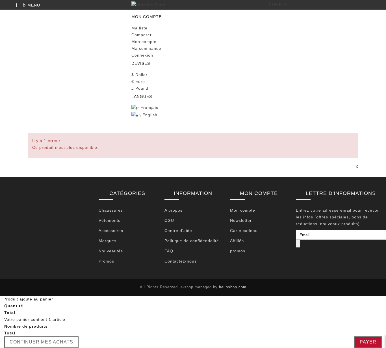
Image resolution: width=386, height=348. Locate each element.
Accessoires (111, 230)
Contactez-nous (180, 261)
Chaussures (111, 210)
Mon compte (144, 41)
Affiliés (237, 241)
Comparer (141, 35)
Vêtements (109, 220)
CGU (169, 220)
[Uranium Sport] (192, 4)
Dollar (139, 74)
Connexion (142, 55)
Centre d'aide (178, 230)
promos (237, 251)
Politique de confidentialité (191, 241)
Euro (138, 81)
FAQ (168, 251)
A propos (173, 210)
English (149, 115)
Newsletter (241, 220)
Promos (106, 261)
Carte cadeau (244, 230)
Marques (107, 241)
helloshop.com (232, 287)
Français (148, 107)
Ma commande (146, 48)
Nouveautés (111, 251)
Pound (139, 88)
